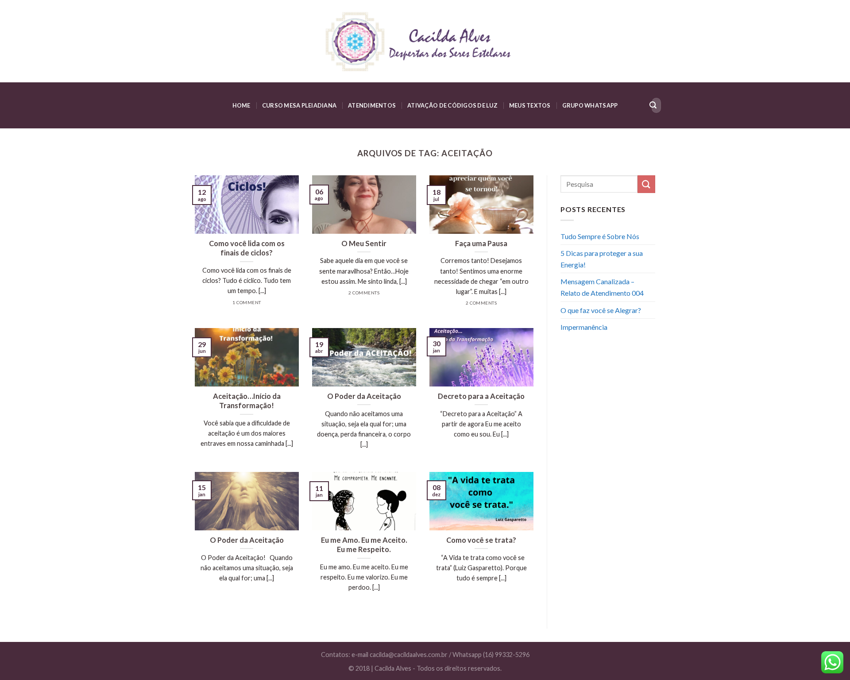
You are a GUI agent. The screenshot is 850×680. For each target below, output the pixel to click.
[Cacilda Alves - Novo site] (425, 41)
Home (241, 105)
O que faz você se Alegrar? (600, 310)
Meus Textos (530, 105)
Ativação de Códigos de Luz (452, 105)
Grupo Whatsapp (590, 105)
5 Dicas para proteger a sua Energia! (601, 259)
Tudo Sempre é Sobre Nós (599, 236)
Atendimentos (372, 105)
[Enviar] (653, 105)
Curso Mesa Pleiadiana (299, 105)
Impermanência (583, 327)
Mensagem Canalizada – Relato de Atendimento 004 (602, 287)
